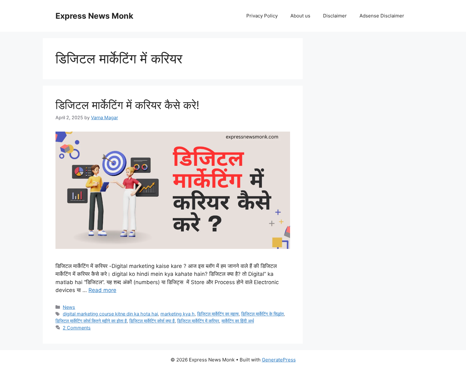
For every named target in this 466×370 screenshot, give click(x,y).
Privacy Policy (262, 16)
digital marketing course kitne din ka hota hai (110, 313)
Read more (102, 290)
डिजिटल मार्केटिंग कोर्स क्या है (152, 320)
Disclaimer (335, 16)
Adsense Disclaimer (381, 16)
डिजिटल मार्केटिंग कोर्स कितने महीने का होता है (91, 320)
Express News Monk (94, 16)
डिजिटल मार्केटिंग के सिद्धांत (262, 313)
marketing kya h (177, 313)
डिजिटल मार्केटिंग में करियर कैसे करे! (127, 105)
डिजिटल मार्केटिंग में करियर (198, 320)
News (69, 307)
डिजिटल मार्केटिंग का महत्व (218, 313)
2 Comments (77, 327)
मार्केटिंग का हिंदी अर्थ (238, 320)
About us (300, 16)
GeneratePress (279, 360)
